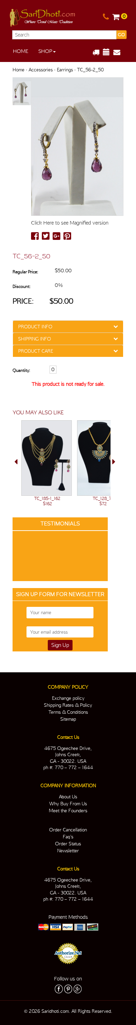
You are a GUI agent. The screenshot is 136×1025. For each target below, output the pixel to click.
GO (121, 34)
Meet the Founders (68, 810)
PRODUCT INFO (35, 326)
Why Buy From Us (68, 803)
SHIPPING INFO (34, 339)
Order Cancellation (68, 829)
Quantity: (21, 370)
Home (20, 51)
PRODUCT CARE (35, 351)
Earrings (65, 69)
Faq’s (68, 836)
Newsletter (68, 850)
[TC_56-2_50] (22, 91)
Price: (23, 301)
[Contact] (106, 17)
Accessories (41, 69)
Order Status (68, 843)
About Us (68, 796)
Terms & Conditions (68, 712)
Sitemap (68, 719)
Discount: (21, 286)
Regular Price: (25, 271)
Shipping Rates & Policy (68, 705)
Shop (45, 51)
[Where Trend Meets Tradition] (43, 16)
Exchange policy (68, 698)
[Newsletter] (119, 52)
